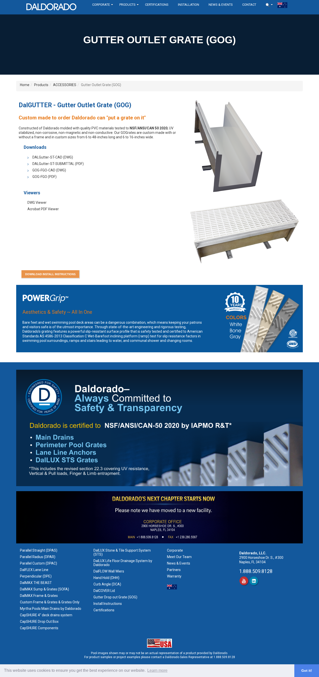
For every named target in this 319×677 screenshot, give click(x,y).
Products (41, 85)
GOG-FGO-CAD (43, 170)
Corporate (175, 550)
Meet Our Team (179, 557)
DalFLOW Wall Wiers (108, 571)
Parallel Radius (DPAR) (37, 557)
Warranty (174, 576)
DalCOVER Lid (104, 591)
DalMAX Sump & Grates (38, 589)
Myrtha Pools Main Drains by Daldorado (50, 609)
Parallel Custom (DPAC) (38, 563)
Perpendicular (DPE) (36, 576)
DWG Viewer (37, 203)
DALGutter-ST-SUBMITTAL (53, 164)
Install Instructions (108, 604)
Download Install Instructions (50, 274)
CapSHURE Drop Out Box (39, 622)
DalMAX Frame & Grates (39, 596)
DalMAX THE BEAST (36, 583)
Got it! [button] (306, 671)
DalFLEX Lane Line (34, 570)
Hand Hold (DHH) (106, 578)
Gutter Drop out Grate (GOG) (115, 597)
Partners (174, 570)
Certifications (103, 610)
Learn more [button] (157, 670)
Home (24, 85)
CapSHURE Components (39, 628)
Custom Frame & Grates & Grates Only (50, 602)
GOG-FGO (39, 177)
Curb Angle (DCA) (107, 584)
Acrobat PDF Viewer (43, 209)
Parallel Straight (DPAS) (38, 550)
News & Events (178, 563)
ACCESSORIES (64, 85)
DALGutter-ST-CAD (47, 157)
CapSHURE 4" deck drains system (46, 615)
